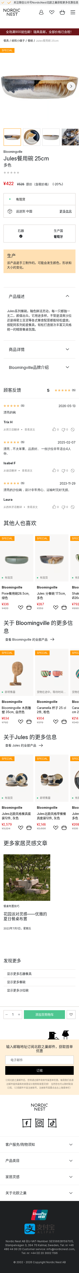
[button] (11, 172)
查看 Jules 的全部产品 (20, 745)
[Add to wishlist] (20, 607)
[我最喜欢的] (52, 12)
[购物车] (62, 12)
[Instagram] (39, 1122)
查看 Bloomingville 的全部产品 (26, 639)
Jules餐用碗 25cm (47, 40)
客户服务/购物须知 (20, 1144)
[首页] (12, 12)
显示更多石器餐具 (19, 973)
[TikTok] (52, 1122)
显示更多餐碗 (16, 982)
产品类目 (12, 1160)
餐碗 (30, 40)
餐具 (6, 40)
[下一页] (71, 86)
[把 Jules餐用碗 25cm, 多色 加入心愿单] (71, 1014)
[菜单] (73, 12)
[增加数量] (19, 1014)
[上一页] (8, 86)
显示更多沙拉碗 (18, 990)
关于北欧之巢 (16, 1193)
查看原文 (30, 429)
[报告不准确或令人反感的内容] (72, 429)
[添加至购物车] (29, 607)
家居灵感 (12, 1177)
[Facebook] (26, 1122)
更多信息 (65, 211)
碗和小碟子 (18, 40)
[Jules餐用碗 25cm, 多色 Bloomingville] (39, 85)
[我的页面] (41, 12)
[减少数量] (7, 1014)
